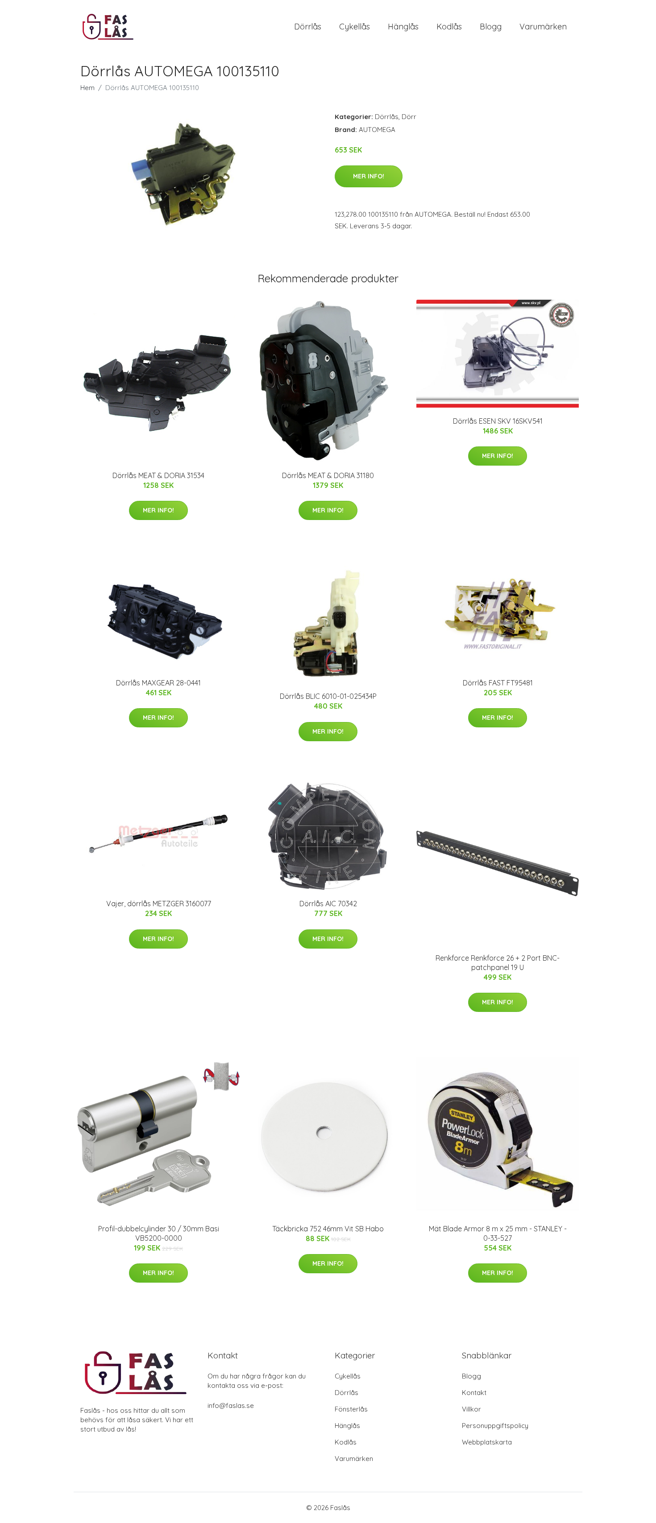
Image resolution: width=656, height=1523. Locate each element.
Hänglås (403, 26)
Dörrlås (307, 26)
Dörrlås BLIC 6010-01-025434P (328, 696)
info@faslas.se (231, 1405)
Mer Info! (368, 176)
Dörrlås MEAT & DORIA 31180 (328, 475)
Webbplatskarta (487, 1442)
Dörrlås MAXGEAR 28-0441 (158, 682)
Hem (87, 87)
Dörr (409, 116)
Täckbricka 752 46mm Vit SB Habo (328, 1228)
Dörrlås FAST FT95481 (498, 682)
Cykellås (354, 26)
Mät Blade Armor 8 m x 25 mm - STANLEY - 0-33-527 (498, 1233)
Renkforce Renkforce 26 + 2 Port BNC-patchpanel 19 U (498, 962)
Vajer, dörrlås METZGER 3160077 (158, 903)
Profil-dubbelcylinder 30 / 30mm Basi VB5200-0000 (158, 1233)
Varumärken (543, 26)
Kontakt (474, 1392)
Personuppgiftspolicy (495, 1425)
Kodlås (449, 26)
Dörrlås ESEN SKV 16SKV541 (498, 421)
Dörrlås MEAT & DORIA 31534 (158, 475)
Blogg (491, 26)
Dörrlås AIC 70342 (328, 903)
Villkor (471, 1409)
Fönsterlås (351, 1409)
